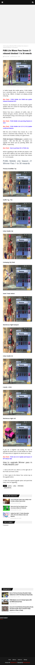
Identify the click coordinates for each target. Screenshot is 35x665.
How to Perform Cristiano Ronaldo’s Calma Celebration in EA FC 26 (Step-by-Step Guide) (21, 593)
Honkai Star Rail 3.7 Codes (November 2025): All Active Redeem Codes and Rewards (20, 515)
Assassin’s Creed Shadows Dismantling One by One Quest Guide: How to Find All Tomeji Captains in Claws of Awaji (21, 608)
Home (4, 46)
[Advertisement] (17, 24)
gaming (9, 485)
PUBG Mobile (20, 485)
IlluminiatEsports (26, 662)
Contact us (20, 659)
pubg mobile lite (9, 46)
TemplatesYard (13, 662)
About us (14, 659)
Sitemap (25, 659)
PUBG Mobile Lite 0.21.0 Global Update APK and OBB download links (21, 600)
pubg (15, 485)
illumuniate (6, 56)
